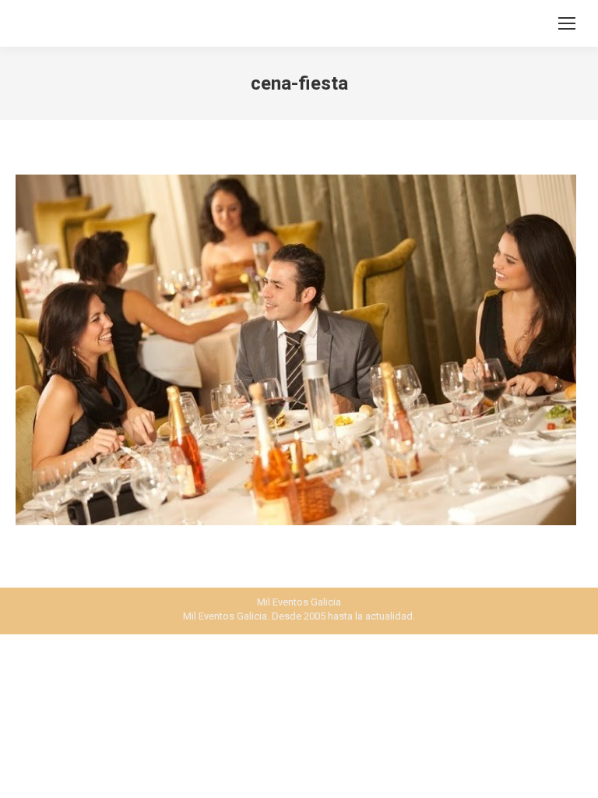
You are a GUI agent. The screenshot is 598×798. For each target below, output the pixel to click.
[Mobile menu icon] (566, 23)
